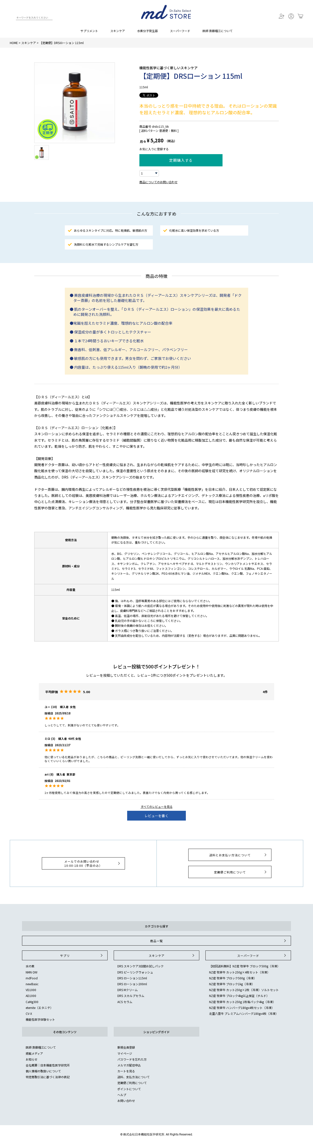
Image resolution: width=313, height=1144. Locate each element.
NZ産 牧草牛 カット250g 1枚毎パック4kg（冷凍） (242, 1002)
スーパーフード (180, 31)
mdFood (32, 978)
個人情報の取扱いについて (43, 1071)
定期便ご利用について (230, 872)
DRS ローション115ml (132, 978)
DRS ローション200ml (132, 984)
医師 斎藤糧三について (217, 31)
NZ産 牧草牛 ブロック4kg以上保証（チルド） (239, 996)
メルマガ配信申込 (129, 1065)
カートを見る (126, 1071)
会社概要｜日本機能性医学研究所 (48, 1065)
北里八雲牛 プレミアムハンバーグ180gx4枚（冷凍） (243, 1013)
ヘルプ (121, 1095)
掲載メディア (34, 1053)
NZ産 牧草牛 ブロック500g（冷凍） (233, 978)
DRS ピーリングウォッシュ (135, 972)
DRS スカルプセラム (130, 996)
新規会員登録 (126, 1047)
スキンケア (117, 31)
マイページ (124, 1053)
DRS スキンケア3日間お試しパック (140, 966)
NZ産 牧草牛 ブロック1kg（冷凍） (232, 984)
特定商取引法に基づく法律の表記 (48, 1077)
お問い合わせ (126, 1100)
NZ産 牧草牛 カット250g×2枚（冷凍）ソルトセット (244, 990)
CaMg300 (32, 1002)
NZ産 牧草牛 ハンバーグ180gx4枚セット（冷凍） (241, 1008)
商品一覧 (156, 941)
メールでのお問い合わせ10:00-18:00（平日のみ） (83, 863)
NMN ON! (31, 972)
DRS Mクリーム (127, 990)
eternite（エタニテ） (39, 1008)
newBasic (32, 984)
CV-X (29, 1013)
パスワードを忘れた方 (132, 1059)
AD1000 (31, 996)
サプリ (65, 955)
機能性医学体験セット (40, 1019)
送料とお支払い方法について (230, 855)
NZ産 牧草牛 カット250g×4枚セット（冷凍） (239, 972)
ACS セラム (124, 1002)
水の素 (30, 966)
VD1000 (31, 990)
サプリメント (89, 31)
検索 (12, 18)
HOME (14, 43)
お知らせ (31, 1059)
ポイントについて (129, 1089)
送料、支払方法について (133, 1077)
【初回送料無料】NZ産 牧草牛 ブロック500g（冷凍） (244, 966)
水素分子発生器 (147, 31)
